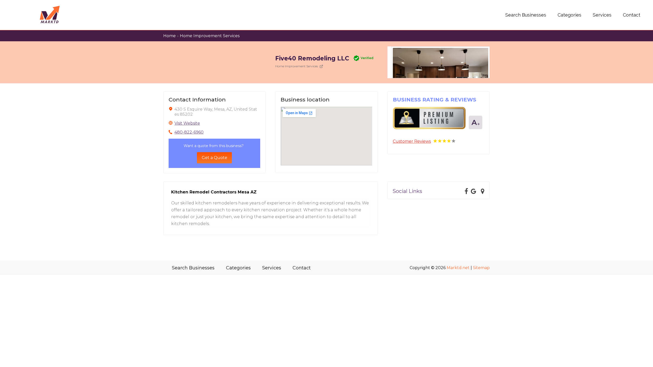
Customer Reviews (412, 141)
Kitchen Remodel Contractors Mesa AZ (214, 192)
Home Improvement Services (210, 35)
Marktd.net (458, 267)
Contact (631, 15)
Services (602, 15)
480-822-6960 (189, 132)
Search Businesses (525, 15)
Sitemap (481, 267)
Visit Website (187, 123)
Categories (569, 15)
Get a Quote (214, 157)
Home (169, 35)
